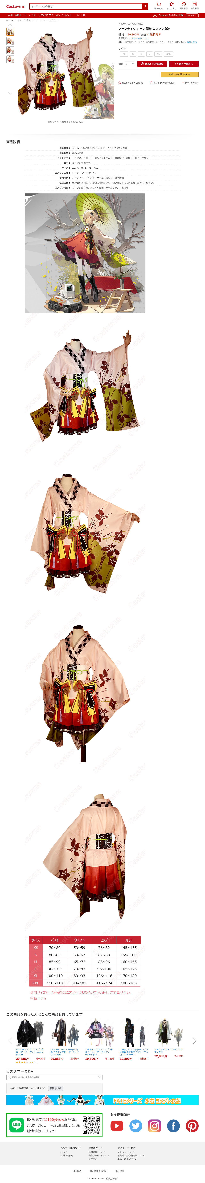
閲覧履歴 (184, 6)
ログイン (192, 15)
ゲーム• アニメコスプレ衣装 (18, 20)
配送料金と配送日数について (131, 1155)
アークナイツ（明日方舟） (47, 20)
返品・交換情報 (190, 82)
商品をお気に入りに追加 (131, 82)
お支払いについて (126, 1152)
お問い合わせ (67, 1155)
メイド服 (80, 15)
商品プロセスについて (99, 1155)
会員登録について (97, 1152)
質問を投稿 (55, 1088)
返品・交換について (127, 1158)
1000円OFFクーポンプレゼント (55, 15)
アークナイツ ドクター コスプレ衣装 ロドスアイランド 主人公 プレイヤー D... (134, 1052)
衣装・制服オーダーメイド (21, 15)
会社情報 (119, 1171)
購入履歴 (195, 6)
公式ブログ (111, 1178)
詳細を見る (192, 42)
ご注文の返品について (139, 38)
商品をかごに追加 (152, 63)
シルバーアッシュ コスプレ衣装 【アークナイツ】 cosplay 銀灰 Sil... (30, 1052)
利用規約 (77, 1171)
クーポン (93, 1158)
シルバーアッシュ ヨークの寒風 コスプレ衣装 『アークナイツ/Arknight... (65, 1052)
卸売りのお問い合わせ (179, 74)
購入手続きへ (184, 63)
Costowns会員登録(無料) (171, 15)
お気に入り (171, 6)
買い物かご (159, 6)
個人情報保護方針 (98, 1171)
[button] (10, 25)
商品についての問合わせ (162, 82)
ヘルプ (64, 1152)
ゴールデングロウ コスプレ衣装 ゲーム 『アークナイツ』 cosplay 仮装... (99, 1052)
